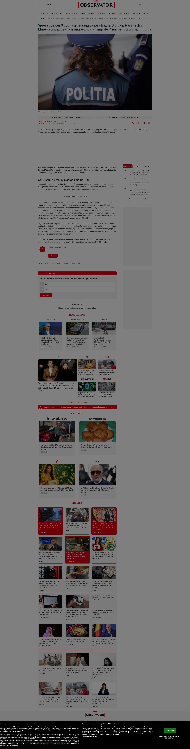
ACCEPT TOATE (170, 730)
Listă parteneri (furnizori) (89, 736)
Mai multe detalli (15, 731)
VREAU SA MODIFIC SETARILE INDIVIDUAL (169, 737)
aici (22, 740)
